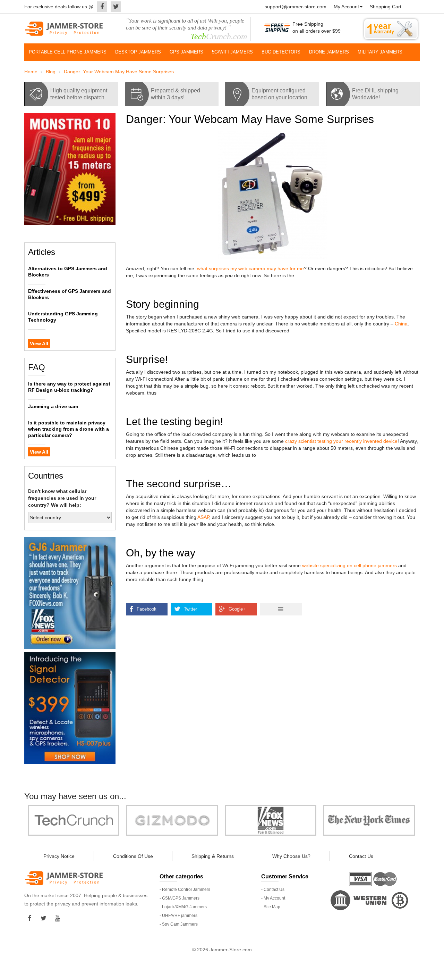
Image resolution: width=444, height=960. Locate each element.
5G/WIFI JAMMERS (232, 52)
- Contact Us (272, 889)
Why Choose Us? (291, 856)
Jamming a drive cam (53, 406)
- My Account (273, 898)
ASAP (203, 517)
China (401, 323)
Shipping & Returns (212, 856)
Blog (51, 71)
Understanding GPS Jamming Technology (63, 317)
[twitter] (114, 6)
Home (30, 71)
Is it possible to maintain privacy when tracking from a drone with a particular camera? (68, 429)
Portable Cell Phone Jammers (67, 52)
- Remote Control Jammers (185, 889)
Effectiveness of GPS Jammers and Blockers (69, 294)
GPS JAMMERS (186, 52)
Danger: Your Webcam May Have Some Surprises (119, 71)
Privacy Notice (59, 856)
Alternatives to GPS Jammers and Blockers (67, 272)
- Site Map (270, 906)
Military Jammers (380, 52)
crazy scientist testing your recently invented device (341, 441)
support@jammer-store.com (295, 6)
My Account (346, 6)
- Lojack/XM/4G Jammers (183, 906)
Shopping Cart (385, 6)
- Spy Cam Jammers (179, 924)
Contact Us (361, 856)
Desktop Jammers (138, 52)
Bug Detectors (281, 52)
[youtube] (59, 918)
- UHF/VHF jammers (178, 915)
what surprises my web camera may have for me (250, 268)
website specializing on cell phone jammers (349, 565)
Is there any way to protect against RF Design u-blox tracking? (69, 387)
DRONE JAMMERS (329, 52)
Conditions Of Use (133, 856)
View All (39, 343)
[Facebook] (100, 6)
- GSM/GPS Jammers (179, 898)
